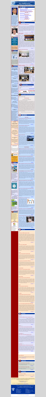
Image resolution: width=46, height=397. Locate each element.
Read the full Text (16, 135)
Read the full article (16, 76)
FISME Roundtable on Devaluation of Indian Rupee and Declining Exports (27, 9)
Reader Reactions (25, 5)
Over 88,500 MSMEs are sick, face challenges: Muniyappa (25, 15)
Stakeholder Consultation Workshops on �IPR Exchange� (26, 10)
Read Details (32, 124)
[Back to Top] (33, 145)
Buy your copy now (16, 195)
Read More (32, 48)
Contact (30, 5)
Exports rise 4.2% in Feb (22, 13)
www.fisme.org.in (31, 387)
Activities (20, 5)
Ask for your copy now (16, 210)
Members (28, 5)
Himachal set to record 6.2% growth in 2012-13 (24, 17)
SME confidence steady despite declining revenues (25, 18)
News (21, 5)
